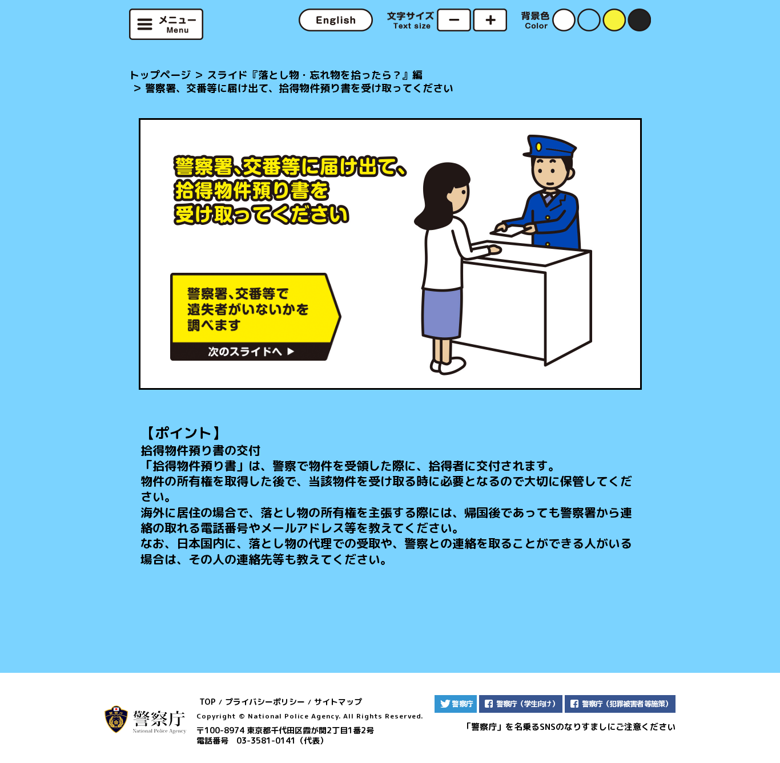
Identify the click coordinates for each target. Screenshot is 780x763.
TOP (207, 701)
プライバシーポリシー (265, 701)
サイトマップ (338, 701)
